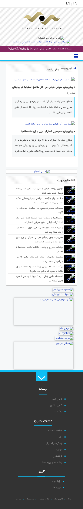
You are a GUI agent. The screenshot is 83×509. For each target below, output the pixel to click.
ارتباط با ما (56, 481)
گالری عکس (56, 405)
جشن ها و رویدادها (52, 462)
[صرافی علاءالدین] (64, 338)
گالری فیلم (57, 399)
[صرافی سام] (66, 328)
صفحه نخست (55, 430)
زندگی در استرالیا (54, 443)
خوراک (19, 499)
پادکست (58, 412)
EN (68, 3)
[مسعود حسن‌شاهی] (63, 290)
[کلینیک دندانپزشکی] (62, 294)
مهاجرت (58, 449)
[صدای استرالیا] (36, 32)
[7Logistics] (66, 333)
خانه (70, 499)
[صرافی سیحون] (43, 368)
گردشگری (57, 456)
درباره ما (57, 487)
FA (75, 3)
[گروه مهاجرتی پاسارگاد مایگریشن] (43, 325)
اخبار (60, 437)
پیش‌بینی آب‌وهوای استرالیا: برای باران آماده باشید (47, 131)
